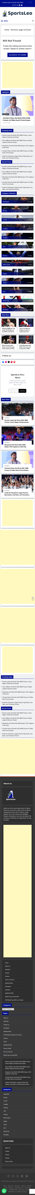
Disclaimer (8, 986)
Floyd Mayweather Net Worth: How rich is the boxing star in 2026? (25, 347)
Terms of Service (9, 979)
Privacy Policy (7, 1048)
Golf (5, 1111)
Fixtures (7, 976)
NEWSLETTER (9, 993)
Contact (7, 973)
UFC (5, 1128)
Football (5, 114)
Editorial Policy (9, 983)
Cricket (5, 1101)
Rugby (5, 1121)
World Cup (6, 1131)
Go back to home (17, 55)
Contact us (6, 1024)
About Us (7, 966)
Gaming (6, 1107)
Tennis (5, 1124)
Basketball (6, 1094)
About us (6, 1018)
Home (6, 30)
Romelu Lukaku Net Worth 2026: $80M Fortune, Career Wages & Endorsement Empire (14, 2)
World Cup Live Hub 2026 (12, 996)
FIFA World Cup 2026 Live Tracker (14, 1000)
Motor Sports (7, 1117)
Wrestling (5, 325)
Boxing (5, 1097)
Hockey (6, 1114)
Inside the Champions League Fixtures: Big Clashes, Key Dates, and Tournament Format (17, 495)
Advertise (7, 969)
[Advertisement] (17, 75)
